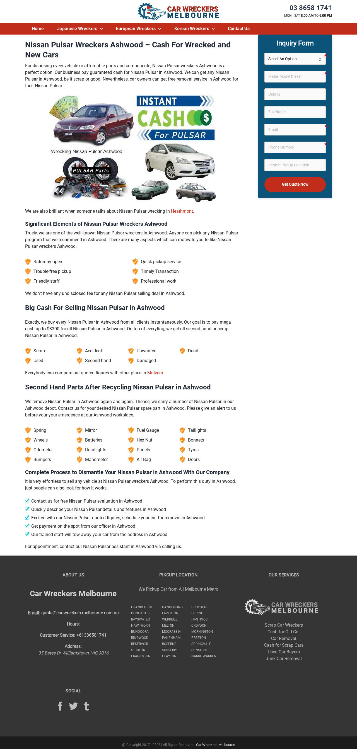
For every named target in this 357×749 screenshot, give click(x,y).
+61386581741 (91, 635)
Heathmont (182, 211)
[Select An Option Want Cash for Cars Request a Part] (295, 59)
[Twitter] (73, 706)
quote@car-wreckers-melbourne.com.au (80, 612)
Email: (34, 612)
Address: (73, 646)
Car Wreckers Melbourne (73, 593)
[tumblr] (86, 706)
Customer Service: (57, 635)
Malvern (155, 372)
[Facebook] (60, 706)
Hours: (73, 624)
